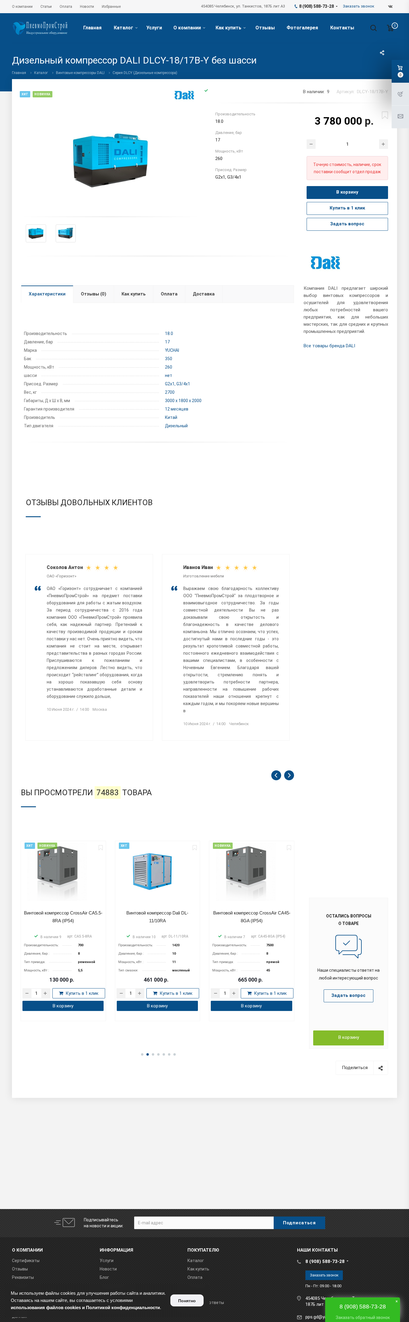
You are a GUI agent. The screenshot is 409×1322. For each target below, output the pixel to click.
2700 (170, 392)
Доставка (204, 294)
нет (168, 375)
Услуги (154, 28)
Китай (171, 417)
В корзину (348, 1037)
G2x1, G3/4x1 (177, 383)
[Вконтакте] (390, 6)
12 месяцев (176, 409)
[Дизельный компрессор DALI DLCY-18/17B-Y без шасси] (110, 160)
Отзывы (265, 28)
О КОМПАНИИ (27, 1250)
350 (168, 358)
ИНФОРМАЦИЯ (116, 1250)
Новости (108, 1269)
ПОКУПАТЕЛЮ (203, 1250)
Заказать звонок (324, 1275)
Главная (92, 28)
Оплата (169, 294)
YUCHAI (172, 350)
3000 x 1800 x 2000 (183, 400)
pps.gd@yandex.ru (323, 1317)
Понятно (187, 1300)
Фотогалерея (302, 28)
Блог (104, 1277)
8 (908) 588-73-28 (325, 1261)
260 (168, 367)
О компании (187, 28)
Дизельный (176, 425)
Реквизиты (23, 1277)
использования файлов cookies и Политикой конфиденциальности (85, 1307)
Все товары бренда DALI (329, 345)
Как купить (228, 28)
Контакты (342, 28)
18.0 (169, 333)
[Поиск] (371, 28)
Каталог (123, 28)
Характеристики (47, 294)
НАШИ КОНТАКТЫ (317, 1250)
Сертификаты (26, 1260)
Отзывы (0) (93, 294)
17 (167, 341)
